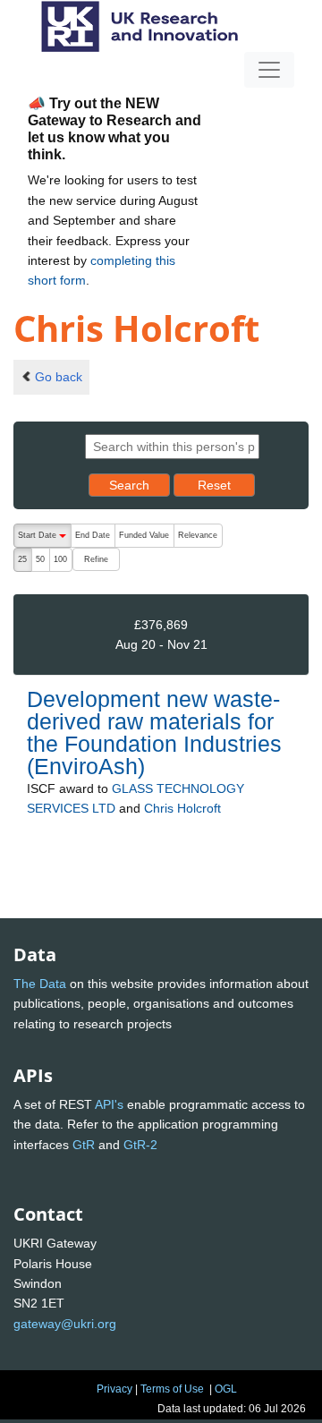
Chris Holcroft (182, 808)
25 (22, 559)
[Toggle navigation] (269, 70)
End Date (92, 535)
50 (40, 559)
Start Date (44, 539)
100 (60, 559)
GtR (83, 1145)
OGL (226, 1389)
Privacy (114, 1389)
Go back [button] (58, 377)
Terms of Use (172, 1389)
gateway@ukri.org (64, 1323)
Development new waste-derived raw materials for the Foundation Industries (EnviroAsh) (154, 733)
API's (109, 1104)
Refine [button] (96, 559)
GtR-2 (140, 1145)
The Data (39, 983)
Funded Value (144, 535)
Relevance (197, 535)
